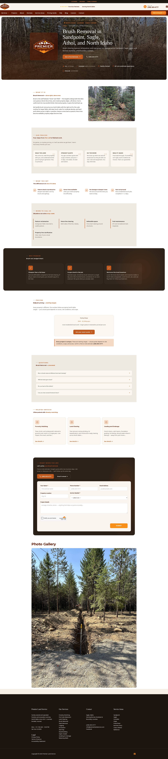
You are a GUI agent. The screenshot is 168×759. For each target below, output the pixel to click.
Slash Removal (63, 723)
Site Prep (61, 729)
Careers (73, 13)
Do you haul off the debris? (45, 386)
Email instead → (62, 476)
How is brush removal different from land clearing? (52, 373)
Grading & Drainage (65, 736)
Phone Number (75, 485)
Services (4, 13)
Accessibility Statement (38, 741)
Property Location (45, 493)
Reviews (29, 13)
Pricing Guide (52, 13)
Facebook (89, 729)
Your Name (44, 485)
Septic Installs (63, 734)
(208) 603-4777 (93, 57)
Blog (66, 13)
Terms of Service (36, 739)
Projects (14, 13)
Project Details (44, 502)
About (22, 13)
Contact (81, 13)
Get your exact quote (83, 332)
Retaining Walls (63, 738)
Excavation (62, 727)
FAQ (60, 13)
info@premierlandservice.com (95, 727)
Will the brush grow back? (45, 379)
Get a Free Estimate (71, 57)
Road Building (63, 732)
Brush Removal (63, 721)
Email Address (104, 485)
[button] (158, 13)
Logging (61, 725)
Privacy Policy (35, 737)
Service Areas (39, 13)
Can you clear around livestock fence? (48, 392)
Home (65, 26)
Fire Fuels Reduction (65, 717)
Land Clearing (63, 719)
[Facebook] (167, 7)
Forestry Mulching (64, 715)
